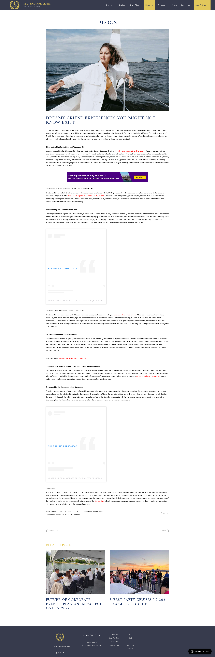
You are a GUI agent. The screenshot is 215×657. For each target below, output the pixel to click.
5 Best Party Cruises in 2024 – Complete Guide (139, 600)
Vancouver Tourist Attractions (68, 515)
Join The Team (114, 638)
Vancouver (50, 515)
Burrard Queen (100, 501)
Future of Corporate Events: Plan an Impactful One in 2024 (74, 603)
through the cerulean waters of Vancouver (130, 151)
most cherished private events (125, 315)
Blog (130, 634)
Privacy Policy (130, 645)
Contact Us (114, 645)
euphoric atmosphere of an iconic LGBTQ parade (86, 196)
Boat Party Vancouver (55, 511)
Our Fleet (114, 642)
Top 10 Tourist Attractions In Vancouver (73, 358)
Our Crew (114, 634)
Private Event (98, 511)
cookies (130, 649)
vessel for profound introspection (148, 376)
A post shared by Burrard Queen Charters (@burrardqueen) (79, 301)
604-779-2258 (92, 642)
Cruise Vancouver (84, 511)
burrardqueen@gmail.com (91, 645)
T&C (130, 642)
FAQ (130, 638)
